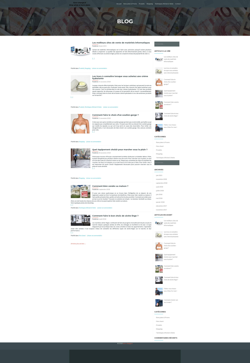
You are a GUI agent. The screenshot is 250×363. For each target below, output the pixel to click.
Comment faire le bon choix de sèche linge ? (115, 216)
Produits (142, 4)
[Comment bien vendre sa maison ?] (80, 191)
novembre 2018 (161, 179)
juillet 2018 (160, 190)
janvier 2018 (160, 202)
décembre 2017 (161, 206)
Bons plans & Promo (130, 4)
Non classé (82, 235)
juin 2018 (159, 194)
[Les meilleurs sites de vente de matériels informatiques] (80, 51)
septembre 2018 (161, 183)
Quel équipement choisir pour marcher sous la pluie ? (119, 149)
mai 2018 (159, 198)
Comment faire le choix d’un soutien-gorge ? (115, 115)
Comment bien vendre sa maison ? (110, 186)
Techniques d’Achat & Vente (164, 4)
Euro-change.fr (79, 3)
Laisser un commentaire (99, 68)
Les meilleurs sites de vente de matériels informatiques (121, 43)
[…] (93, 58)
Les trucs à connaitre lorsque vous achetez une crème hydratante (120, 77)
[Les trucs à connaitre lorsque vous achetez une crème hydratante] (80, 85)
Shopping (150, 4)
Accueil (119, 4)
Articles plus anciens (78, 243)
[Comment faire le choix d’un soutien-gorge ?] (80, 123)
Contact (178, 4)
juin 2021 (159, 175)
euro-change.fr (128, 343)
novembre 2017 (161, 210)
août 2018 (159, 187)
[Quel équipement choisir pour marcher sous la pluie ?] (80, 158)
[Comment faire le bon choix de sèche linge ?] (80, 220)
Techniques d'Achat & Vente (93, 107)
